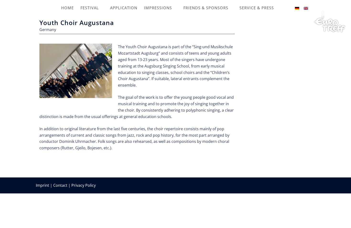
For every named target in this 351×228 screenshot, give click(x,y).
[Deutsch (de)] (297, 7)
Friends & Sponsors (205, 7)
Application (123, 7)
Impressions (158, 7)
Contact (60, 185)
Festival (89, 7)
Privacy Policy (83, 185)
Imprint (42, 185)
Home (67, 7)
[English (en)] (306, 7)
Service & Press (256, 7)
